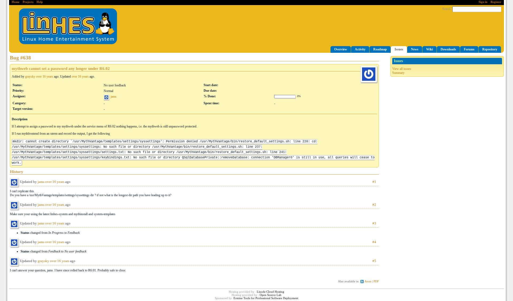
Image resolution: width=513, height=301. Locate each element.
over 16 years (44, 76)
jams (113, 96)
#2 (374, 205)
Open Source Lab (270, 294)
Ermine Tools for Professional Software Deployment (266, 298)
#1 (374, 182)
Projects (28, 2)
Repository (489, 49)
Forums (469, 49)
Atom (367, 281)
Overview (340, 49)
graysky (30, 76)
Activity (360, 49)
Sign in (483, 2)
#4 (374, 242)
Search (446, 9)
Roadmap (380, 49)
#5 (374, 261)
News (414, 49)
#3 (374, 223)
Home (16, 2)
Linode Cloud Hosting (270, 291)
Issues (399, 49)
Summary (398, 73)
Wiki (429, 49)
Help (40, 2)
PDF (376, 281)
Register (496, 2)
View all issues (401, 69)
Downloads (448, 49)
